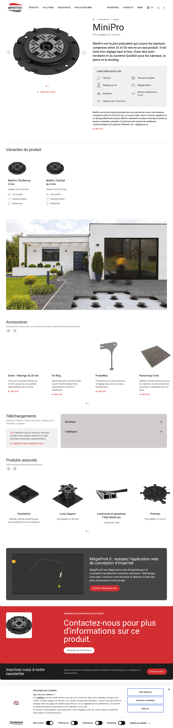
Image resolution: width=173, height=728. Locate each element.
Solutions (48, 7)
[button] (8, 52)
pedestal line (104, 19)
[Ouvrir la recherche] (164, 8)
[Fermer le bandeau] (169, 689)
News (140, 7)
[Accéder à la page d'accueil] (15, 7)
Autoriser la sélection (145, 700)
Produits (34, 7)
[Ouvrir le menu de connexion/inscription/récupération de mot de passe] (158, 8)
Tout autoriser (145, 692)
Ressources (64, 7)
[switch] (74, 723)
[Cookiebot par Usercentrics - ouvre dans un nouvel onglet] (16, 723)
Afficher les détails (138, 723)
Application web (83, 7)
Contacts (128, 7)
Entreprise (113, 7)
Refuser (145, 708)
